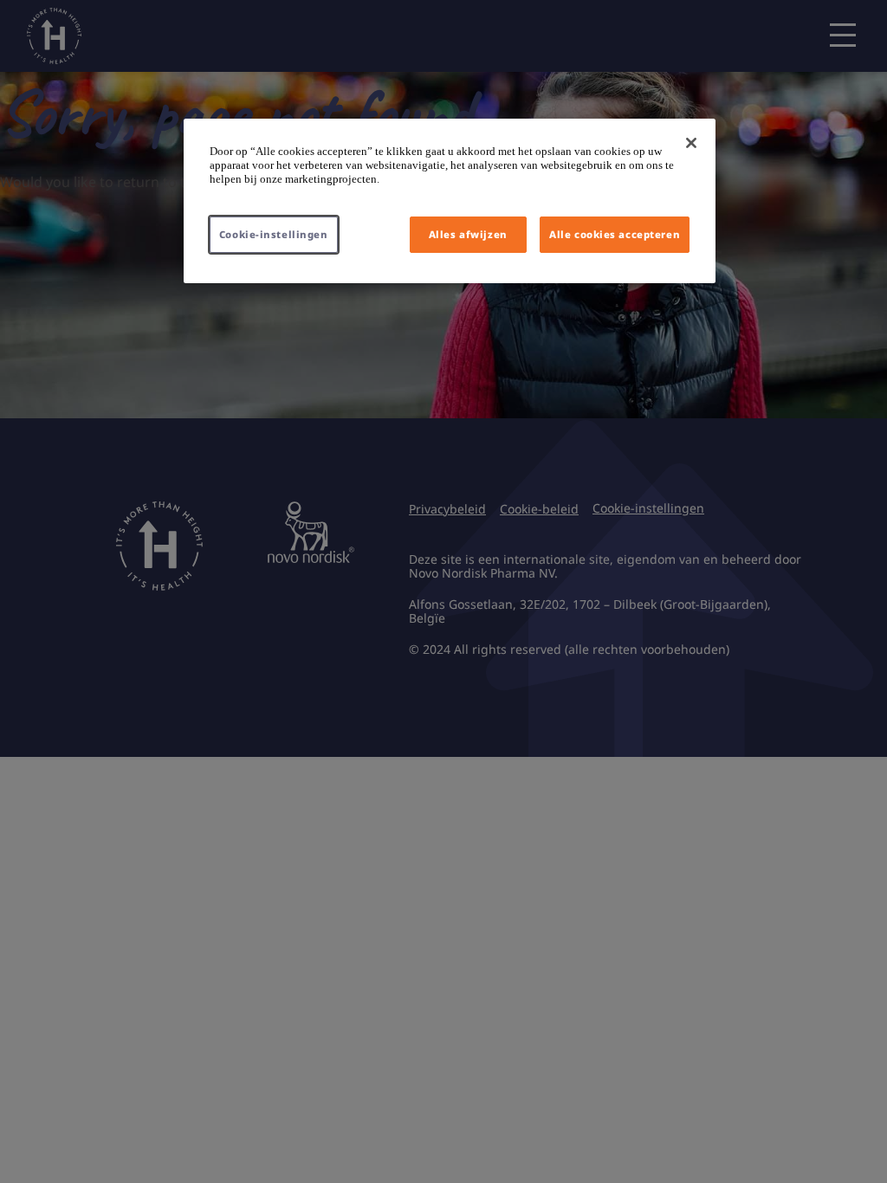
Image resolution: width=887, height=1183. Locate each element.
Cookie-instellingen (273, 234)
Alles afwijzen (468, 234)
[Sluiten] (691, 143)
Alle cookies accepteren (614, 234)
